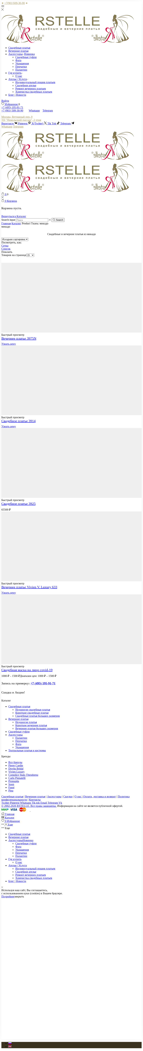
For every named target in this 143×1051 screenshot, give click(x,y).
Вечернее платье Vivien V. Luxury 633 (29, 587)
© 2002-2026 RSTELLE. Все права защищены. (29, 805)
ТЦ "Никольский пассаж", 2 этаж (21, 119)
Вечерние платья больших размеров (36, 728)
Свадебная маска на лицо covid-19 (26, 670)
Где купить (14, 72)
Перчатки (21, 66)
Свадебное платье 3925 (18, 504)
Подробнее (7, 896)
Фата (18, 60)
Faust (11, 787)
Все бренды (15, 762)
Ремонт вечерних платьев (30, 88)
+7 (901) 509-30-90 (12, 110)
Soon (11, 784)
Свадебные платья (19, 47)
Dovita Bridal (15, 768)
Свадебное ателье (25, 85)
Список (5, 248)
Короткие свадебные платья (31, 712)
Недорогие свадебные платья (32, 709)
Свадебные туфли (26, 57)
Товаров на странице (13, 255)
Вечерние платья (18, 50)
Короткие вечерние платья (31, 725)
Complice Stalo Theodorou (23, 774)
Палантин (21, 69)
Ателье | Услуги (17, 79)
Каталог (16, 223)
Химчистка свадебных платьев (33, 91)
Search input (8, 219)
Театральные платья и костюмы (27, 750)
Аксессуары (21, 54)
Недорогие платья (26, 722)
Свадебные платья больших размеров (37, 715)
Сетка (4, 245)
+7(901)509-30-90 (14, 3)
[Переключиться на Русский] (10, 1043)
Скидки (68, 796)
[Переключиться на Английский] (10, 1046)
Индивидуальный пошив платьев (35, 82)
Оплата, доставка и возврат (99, 796)
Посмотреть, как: (11, 242)
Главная (6, 223)
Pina (10, 790)
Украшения (22, 63)
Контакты (35, 799)
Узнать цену (8, 343)
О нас (18, 76)
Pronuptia (13, 781)
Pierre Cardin (15, 765)
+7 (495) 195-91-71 (12, 107)
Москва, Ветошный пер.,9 (16, 116)
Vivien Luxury (16, 771)
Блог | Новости (17, 94)
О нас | (78, 796)
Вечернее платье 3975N (18, 338)
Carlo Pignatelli (16, 778)
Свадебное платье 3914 (18, 421)
